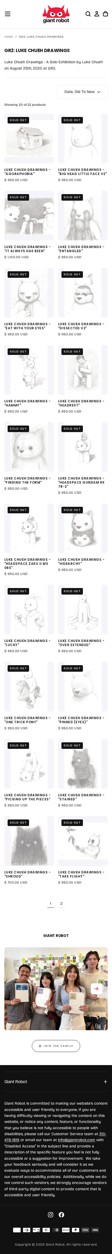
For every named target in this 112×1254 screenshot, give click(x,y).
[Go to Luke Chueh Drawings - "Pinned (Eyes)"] (83, 687)
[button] (7, 14)
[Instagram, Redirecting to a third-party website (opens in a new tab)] (50, 1214)
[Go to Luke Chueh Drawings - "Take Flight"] (83, 841)
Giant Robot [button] (15, 1081)
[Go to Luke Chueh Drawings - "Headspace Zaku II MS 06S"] (29, 528)
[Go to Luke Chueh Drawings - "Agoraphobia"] (29, 138)
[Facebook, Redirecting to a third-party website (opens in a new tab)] (61, 1214)
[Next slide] (96, 988)
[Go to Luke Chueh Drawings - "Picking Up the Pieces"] (29, 764)
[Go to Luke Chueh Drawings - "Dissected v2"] (83, 293)
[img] (17, 1230)
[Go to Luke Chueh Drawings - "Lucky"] (29, 609)
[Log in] (97, 14)
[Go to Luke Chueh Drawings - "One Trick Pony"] (29, 687)
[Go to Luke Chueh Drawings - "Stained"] (83, 764)
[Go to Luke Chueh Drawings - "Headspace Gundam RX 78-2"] (83, 447)
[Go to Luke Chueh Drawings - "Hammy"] (29, 370)
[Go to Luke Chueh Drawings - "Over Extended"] (83, 609)
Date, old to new (79, 91)
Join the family (58, 1046)
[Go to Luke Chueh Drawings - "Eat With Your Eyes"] (29, 293)
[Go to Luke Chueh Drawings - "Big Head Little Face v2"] (83, 138)
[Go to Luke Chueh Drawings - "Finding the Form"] (29, 447)
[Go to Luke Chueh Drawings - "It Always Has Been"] (29, 215)
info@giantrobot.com (76, 1140)
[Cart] (105, 14)
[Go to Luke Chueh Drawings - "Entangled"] (83, 215)
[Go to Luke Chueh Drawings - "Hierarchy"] (83, 528)
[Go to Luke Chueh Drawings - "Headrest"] (83, 370)
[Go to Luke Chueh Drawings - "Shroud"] (29, 841)
